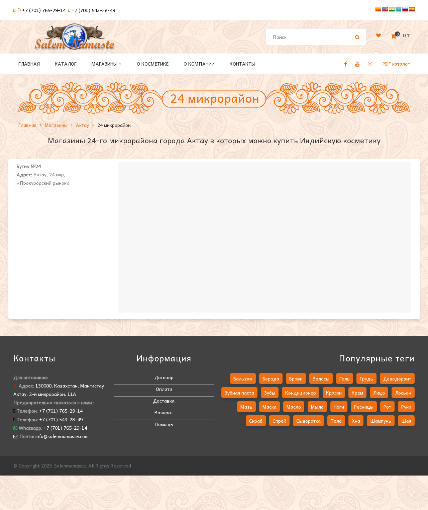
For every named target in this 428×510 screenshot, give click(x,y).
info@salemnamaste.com (62, 436)
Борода (270, 378)
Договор (164, 377)
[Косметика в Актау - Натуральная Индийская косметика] (74, 39)
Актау (82, 125)
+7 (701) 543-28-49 (93, 10)
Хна (356, 420)
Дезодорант (397, 378)
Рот (387, 406)
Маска (269, 406)
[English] (385, 9)
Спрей (279, 420)
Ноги (339, 406)
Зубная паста (239, 392)
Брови (296, 378)
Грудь (366, 378)
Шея (406, 420)
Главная (27, 125)
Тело (336, 420)
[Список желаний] (378, 35)
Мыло (317, 406)
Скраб (255, 420)
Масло (294, 406)
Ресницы (363, 406)
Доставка (164, 400)
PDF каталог (396, 63)
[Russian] (405, 9)
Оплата (164, 389)
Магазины (56, 125)
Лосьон (403, 392)
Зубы (269, 392)
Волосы (321, 378)
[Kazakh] (398, 9)
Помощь (163, 424)
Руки (406, 406)
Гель (344, 378)
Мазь (246, 406)
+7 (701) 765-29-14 (44, 10)
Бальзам (242, 378)
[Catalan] (378, 9)
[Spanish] (412, 9)
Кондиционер (300, 392)
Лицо (379, 392)
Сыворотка (308, 420)
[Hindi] (392, 9)
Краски (334, 392)
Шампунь (380, 420)
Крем (357, 392)
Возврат (163, 412)
